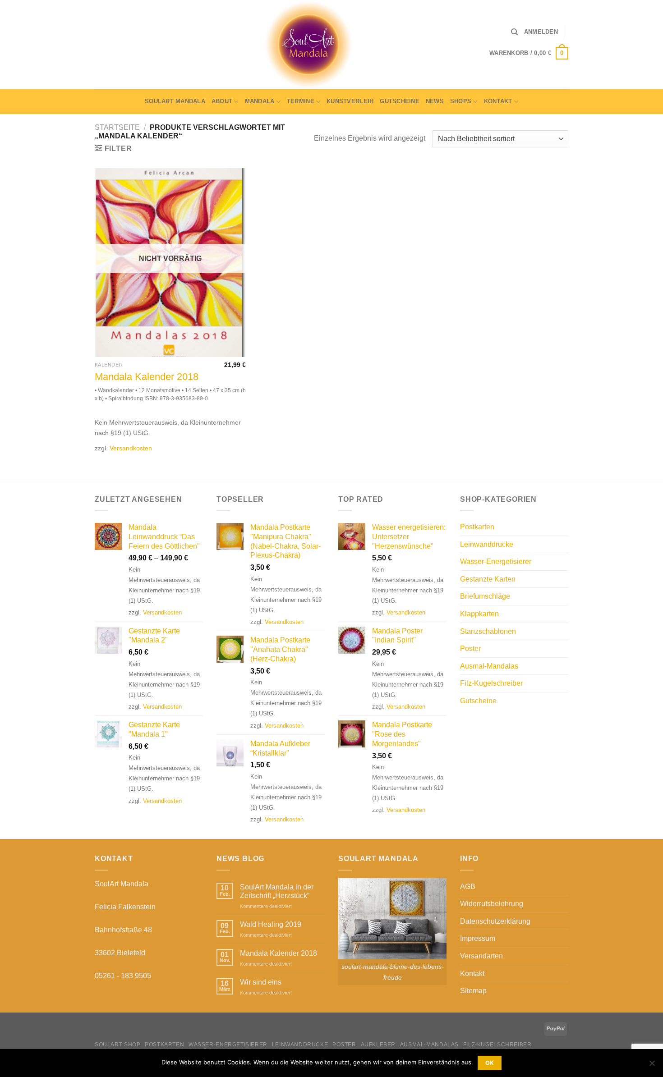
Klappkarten (479, 614)
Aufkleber (378, 1044)
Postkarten (477, 527)
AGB (467, 886)
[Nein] (651, 1066)
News (435, 101)
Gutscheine (399, 101)
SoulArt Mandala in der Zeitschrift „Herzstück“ (276, 891)
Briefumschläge (485, 596)
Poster (470, 648)
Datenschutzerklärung (495, 921)
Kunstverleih (350, 101)
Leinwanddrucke (486, 544)
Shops (460, 101)
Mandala (260, 101)
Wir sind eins (260, 982)
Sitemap (473, 991)
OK (489, 1062)
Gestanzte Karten (488, 579)
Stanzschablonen (488, 631)
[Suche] (514, 32)
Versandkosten (131, 448)
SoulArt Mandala (175, 101)
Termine (300, 101)
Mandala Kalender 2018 (146, 376)
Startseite (117, 127)
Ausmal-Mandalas (489, 666)
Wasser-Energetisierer (495, 561)
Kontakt (498, 101)
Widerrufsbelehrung (491, 903)
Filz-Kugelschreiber (491, 683)
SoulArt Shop (117, 1044)
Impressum (477, 938)
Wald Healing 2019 (270, 924)
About (222, 101)
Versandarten (481, 956)
